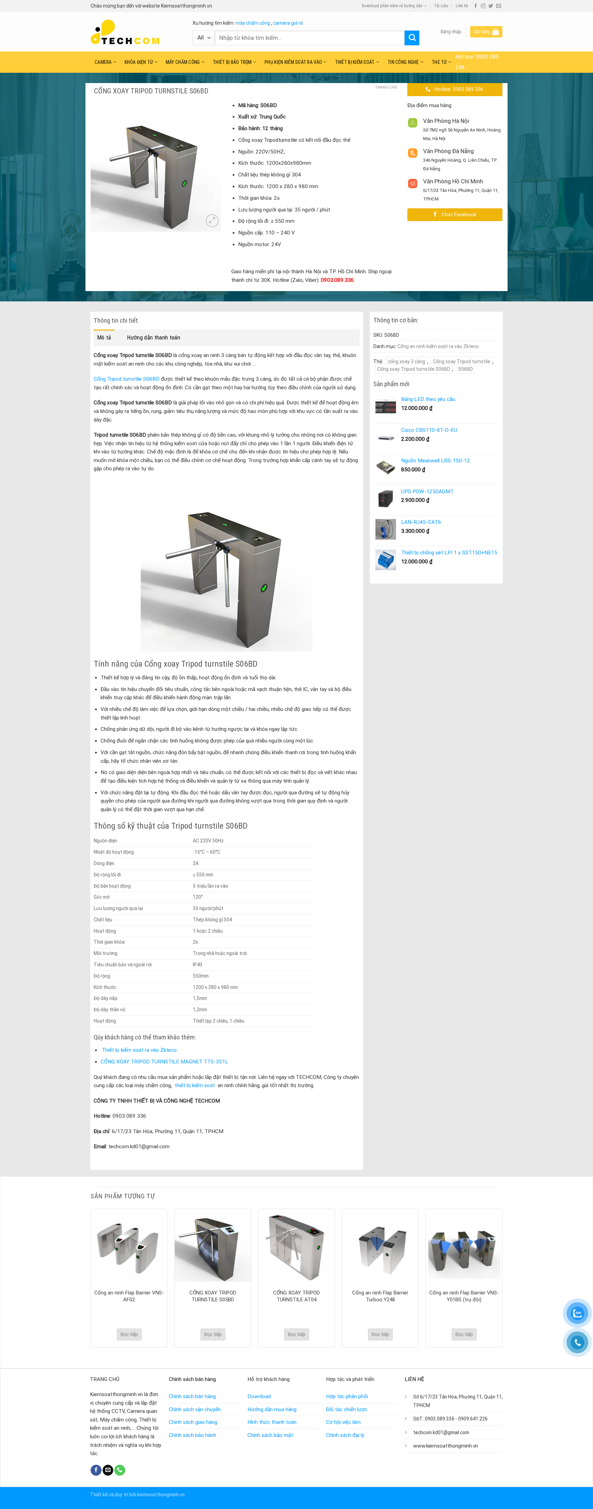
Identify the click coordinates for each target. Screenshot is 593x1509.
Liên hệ (462, 5)
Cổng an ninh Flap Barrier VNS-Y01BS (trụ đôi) (464, 1296)
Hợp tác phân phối (347, 1396)
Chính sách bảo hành (192, 1435)
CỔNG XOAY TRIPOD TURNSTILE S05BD (212, 1296)
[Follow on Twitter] (490, 6)
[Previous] (91, 1277)
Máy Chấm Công (183, 62)
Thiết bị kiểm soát (355, 62)
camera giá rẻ (288, 23)
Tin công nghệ (403, 62)
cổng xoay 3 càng (406, 361)
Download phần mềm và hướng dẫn (392, 5)
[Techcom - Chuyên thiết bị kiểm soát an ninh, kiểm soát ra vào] (136, 32)
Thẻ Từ (439, 62)
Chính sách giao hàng (193, 1422)
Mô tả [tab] (104, 337)
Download (259, 1396)
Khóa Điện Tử (139, 62)
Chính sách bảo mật (270, 1435)
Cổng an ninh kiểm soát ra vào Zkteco (438, 346)
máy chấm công (252, 23)
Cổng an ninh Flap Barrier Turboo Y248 (380, 1296)
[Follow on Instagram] (483, 6)
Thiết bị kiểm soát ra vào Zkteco (139, 1050)
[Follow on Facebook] (475, 6)
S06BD (465, 369)
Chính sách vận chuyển (195, 1409)
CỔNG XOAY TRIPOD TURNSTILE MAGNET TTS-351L (164, 1062)
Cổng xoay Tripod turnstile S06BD (413, 369)
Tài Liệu (441, 5)
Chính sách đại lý (345, 1435)
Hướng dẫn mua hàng (271, 1409)
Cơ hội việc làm (343, 1422)
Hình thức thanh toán (271, 1422)
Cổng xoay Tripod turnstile (461, 361)
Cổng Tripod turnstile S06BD (127, 379)
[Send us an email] (498, 6)
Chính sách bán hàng (192, 1396)
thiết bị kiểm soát (195, 1085)
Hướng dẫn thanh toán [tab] (153, 337)
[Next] (502, 1277)
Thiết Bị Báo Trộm (232, 62)
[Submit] (412, 38)
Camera (103, 62)
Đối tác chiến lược (347, 1409)
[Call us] (119, 1470)
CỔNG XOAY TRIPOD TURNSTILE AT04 (296, 1296)
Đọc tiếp (129, 1334)
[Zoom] (212, 220)
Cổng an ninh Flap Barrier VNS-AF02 (129, 1296)
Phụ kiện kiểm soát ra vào (293, 62)
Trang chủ (386, 87)
